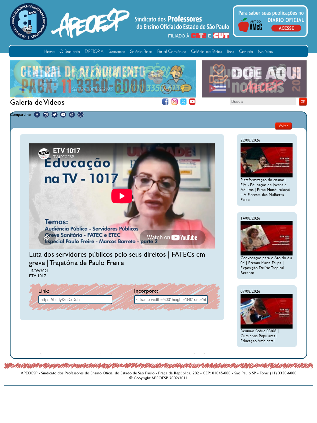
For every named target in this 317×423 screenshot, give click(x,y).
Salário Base (141, 51)
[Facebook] (165, 101)
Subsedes (117, 51)
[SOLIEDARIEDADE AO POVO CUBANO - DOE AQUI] (254, 96)
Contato (246, 51)
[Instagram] (174, 101)
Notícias (265, 51)
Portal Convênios (171, 51)
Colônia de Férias (206, 51)
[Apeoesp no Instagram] (46, 114)
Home (49, 51)
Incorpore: (146, 291)
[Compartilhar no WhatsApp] (80, 114)
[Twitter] (183, 101)
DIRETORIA (94, 51)
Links (230, 51)
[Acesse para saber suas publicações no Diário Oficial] (271, 33)
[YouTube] (192, 101)
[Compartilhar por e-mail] (72, 114)
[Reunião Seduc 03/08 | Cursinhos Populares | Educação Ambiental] (267, 327)
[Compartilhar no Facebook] (37, 114)
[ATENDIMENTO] (103, 96)
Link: (43, 291)
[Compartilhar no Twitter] (54, 114)
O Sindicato (69, 51)
